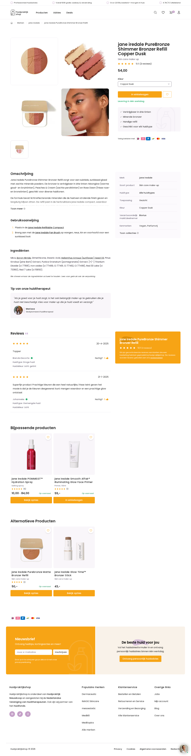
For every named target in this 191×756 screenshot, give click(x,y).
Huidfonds (19, 705)
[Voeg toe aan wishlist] (48, 437)
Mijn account (161, 701)
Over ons (159, 715)
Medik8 (86, 715)
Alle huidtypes (147, 192)
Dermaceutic (89, 694)
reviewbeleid (156, 358)
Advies (57, 12)
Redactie (176, 749)
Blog (156, 708)
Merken (20, 23)
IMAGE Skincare (90, 701)
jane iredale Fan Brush (48, 232)
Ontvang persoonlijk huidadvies (140, 658)
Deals (69, 12)
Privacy (118, 749)
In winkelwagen (139, 94)
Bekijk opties (31, 500)
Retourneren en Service (131, 701)
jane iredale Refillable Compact (46, 227)
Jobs (157, 694)
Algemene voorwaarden (153, 749)
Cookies (131, 749)
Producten (42, 12)
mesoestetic (89, 708)
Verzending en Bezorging (131, 708)
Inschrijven (61, 652)
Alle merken (88, 729)
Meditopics (88, 722)
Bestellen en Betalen (129, 694)
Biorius (143, 215)
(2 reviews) (146, 63)
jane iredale (34, 23)
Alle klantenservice (128, 715)
